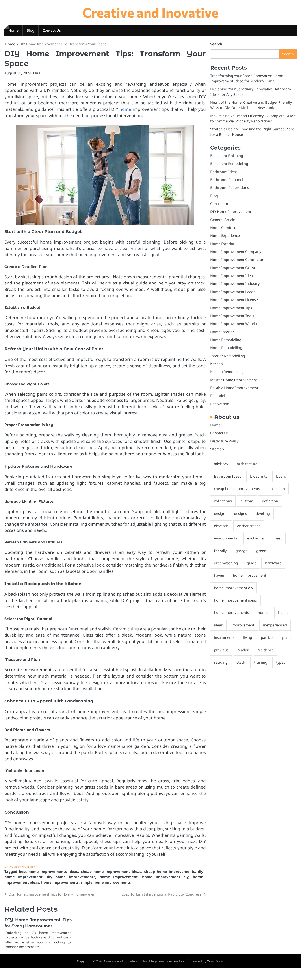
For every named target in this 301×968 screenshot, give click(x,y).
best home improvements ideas (48, 871)
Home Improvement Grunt (232, 267)
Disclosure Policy (224, 441)
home (125, 109)
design (219, 513)
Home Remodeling (225, 339)
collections (223, 501)
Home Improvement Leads (232, 291)
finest (277, 538)
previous (221, 650)
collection (277, 488)
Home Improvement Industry (235, 283)
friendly (220, 550)
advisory (221, 464)
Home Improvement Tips (231, 307)
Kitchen (216, 363)
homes (263, 612)
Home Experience (225, 235)
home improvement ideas (235, 600)
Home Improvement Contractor (237, 259)
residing (221, 662)
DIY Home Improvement (20, 866)
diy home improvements (71, 876)
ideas (218, 625)
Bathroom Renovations (229, 187)
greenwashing (226, 563)
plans (286, 637)
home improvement (119, 876)
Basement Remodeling (229, 163)
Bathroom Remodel (226, 179)
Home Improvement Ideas (232, 275)
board (281, 476)
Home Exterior (222, 243)
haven (219, 575)
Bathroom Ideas (224, 171)
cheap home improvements (169, 871)
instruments (224, 637)
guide (251, 563)
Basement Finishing (226, 155)
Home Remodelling (226, 347)
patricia (267, 637)
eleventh (221, 526)
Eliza (37, 73)
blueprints (258, 476)
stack (240, 662)
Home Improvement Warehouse (237, 323)
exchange (255, 538)
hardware (273, 563)
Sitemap (217, 449)
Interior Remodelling (227, 355)
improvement (243, 625)
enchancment (248, 526)
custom (247, 501)
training (260, 662)
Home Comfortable (226, 227)
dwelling (263, 513)
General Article (222, 219)
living (247, 637)
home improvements (60, 882)
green (261, 550)
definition (270, 501)
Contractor (219, 203)
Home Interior (222, 331)
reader (243, 650)
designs (240, 513)
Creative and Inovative (150, 12)
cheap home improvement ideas (111, 871)
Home (13, 30)
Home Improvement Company (235, 251)
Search (216, 44)
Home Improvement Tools (232, 315)
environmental (226, 538)
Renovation (219, 403)
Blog (30, 30)
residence (265, 650)
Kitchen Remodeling (227, 371)
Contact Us (52, 30)
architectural (247, 464)
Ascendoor (177, 961)
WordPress (215, 961)
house (283, 612)
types (280, 662)
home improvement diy (165, 876)
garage (241, 550)
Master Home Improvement (233, 379)
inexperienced (275, 625)
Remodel (217, 395)
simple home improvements (106, 882)
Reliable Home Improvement (234, 387)
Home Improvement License (234, 299)
